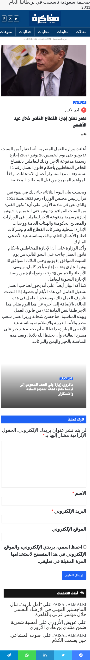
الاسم (79, 493)
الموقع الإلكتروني (69, 529)
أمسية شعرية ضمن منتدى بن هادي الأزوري (48, 625)
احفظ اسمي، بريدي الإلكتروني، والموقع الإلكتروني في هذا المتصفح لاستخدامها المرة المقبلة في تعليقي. (45, 554)
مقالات (81, 32)
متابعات (62, 32)
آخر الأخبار (79, 102)
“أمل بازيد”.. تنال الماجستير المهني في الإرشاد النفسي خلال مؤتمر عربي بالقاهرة (48, 610)
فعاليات (25, 32)
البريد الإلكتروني (68, 511)
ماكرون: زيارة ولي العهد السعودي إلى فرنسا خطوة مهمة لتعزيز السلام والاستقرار (46, 389)
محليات (43, 32)
